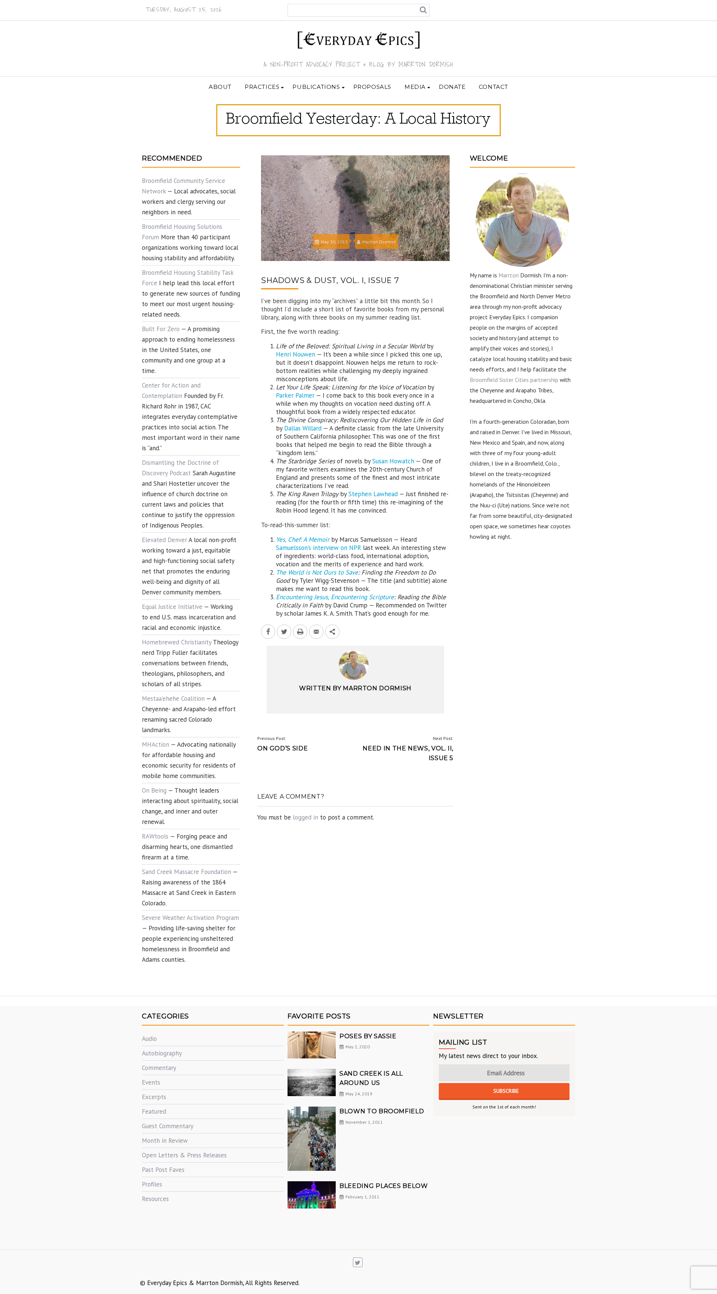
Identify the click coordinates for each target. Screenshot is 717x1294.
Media (415, 86)
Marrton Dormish (379, 242)
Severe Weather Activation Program (190, 918)
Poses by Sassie (368, 1036)
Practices (262, 86)
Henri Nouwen (295, 354)
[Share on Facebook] (268, 632)
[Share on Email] (316, 632)
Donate (452, 86)
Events (151, 1082)
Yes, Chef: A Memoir (302, 539)
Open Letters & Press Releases (184, 1155)
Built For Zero (161, 329)
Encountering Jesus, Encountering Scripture (335, 597)
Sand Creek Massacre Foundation (186, 872)
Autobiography (162, 1053)
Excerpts (154, 1097)
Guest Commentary (167, 1126)
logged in (305, 817)
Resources (155, 1199)
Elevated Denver (164, 540)
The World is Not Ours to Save (317, 572)
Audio (149, 1039)
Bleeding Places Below (383, 1185)
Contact (493, 86)
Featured (154, 1111)
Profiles (152, 1184)
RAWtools (155, 836)
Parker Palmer (295, 395)
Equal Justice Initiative (172, 607)
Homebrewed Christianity (176, 642)
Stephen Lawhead (373, 494)
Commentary (159, 1068)
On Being (154, 790)
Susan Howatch (393, 461)
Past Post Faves (163, 1170)
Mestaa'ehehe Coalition (173, 698)
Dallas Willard (303, 428)
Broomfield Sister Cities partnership (514, 379)
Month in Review (165, 1140)
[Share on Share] (332, 632)
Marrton (509, 275)
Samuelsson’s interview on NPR (318, 548)
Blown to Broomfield (381, 1111)
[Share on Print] (300, 632)
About (220, 86)
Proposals (372, 86)
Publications (316, 86)
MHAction (155, 744)
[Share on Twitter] (284, 632)
